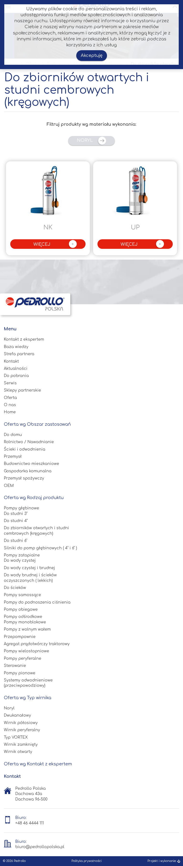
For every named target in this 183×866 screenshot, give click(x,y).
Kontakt (11, 361)
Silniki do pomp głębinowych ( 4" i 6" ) (40, 548)
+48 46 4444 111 (29, 823)
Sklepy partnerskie (22, 390)
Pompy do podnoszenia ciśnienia (37, 602)
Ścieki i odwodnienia (24, 449)
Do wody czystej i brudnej (29, 568)
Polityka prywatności (86, 861)
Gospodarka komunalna (27, 471)
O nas (10, 405)
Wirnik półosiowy (21, 723)
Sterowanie (15, 666)
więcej (53, 244)
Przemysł (13, 456)
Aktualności (15, 368)
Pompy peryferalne (22, 658)
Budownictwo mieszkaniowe (31, 464)
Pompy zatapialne (22, 555)
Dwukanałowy (17, 715)
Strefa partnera (19, 354)
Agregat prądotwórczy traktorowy (37, 644)
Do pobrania (16, 376)
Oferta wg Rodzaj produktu (34, 497)
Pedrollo (20, 861)
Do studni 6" (15, 541)
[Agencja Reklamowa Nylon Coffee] (178, 861)
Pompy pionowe (19, 673)
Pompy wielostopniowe (26, 651)
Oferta (10, 398)
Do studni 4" (16, 521)
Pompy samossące (22, 595)
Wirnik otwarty (18, 752)
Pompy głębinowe (21, 508)
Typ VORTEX (16, 737)
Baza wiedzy (16, 347)
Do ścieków (15, 588)
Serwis (10, 383)
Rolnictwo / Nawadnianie (29, 442)
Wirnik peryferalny (22, 730)
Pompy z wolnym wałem (27, 629)
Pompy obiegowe (21, 609)
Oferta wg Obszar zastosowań (37, 424)
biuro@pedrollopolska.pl (39, 847)
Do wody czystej (20, 560)
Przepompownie (20, 637)
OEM (9, 486)
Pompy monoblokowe (25, 622)
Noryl (85, 140)
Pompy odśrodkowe (23, 617)
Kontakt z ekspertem (24, 339)
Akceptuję (91, 55)
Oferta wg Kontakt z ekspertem (38, 764)
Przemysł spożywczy (24, 478)
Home (10, 412)
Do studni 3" (15, 514)
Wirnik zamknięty (21, 744)
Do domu (13, 435)
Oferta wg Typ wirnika (27, 697)
